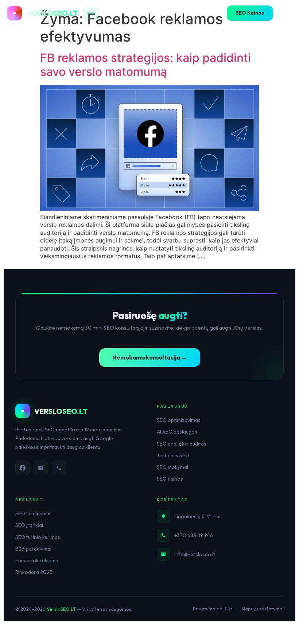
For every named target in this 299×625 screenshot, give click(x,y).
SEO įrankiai (29, 525)
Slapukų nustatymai (262, 609)
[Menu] (284, 13)
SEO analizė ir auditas (181, 443)
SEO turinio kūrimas (37, 537)
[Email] (41, 468)
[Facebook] (22, 468)
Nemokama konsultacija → (149, 357)
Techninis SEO (173, 455)
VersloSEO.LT (61, 609)
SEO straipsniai (32, 513)
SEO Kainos (250, 12)
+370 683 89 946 (193, 535)
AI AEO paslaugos (177, 431)
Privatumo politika (213, 609)
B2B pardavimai (33, 549)
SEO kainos (170, 478)
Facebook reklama (36, 560)
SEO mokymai (172, 467)
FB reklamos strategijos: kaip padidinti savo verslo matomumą (145, 65)
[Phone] (59, 468)
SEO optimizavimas (179, 420)
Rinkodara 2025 (34, 572)
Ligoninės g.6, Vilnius (198, 516)
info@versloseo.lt (194, 554)
